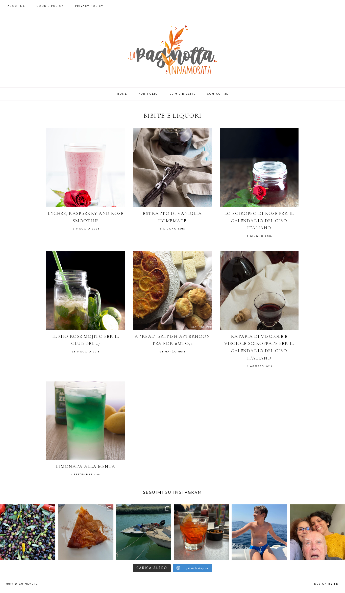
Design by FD (326, 584)
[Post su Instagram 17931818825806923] (143, 532)
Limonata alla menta (85, 466)
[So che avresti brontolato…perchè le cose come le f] (27, 532)
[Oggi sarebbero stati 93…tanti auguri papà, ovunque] (317, 532)
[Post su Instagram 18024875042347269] (85, 532)
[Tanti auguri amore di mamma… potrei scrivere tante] (259, 532)
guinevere (28, 584)
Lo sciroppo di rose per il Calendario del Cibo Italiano (259, 221)
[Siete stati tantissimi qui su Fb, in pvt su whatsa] (201, 532)
